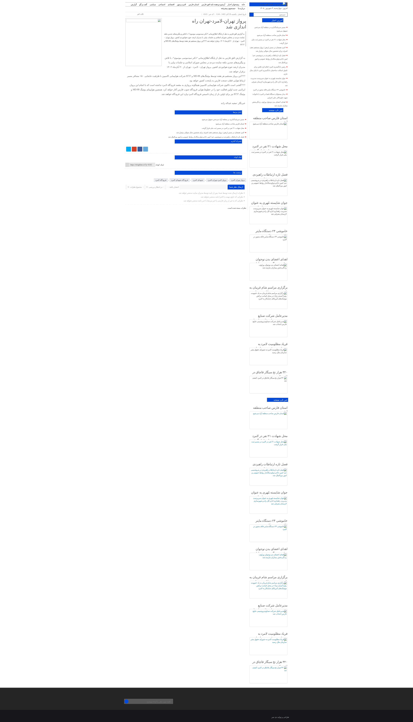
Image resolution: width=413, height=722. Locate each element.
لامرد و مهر (181, 4)
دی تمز (274, 717)
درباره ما (241, 8)
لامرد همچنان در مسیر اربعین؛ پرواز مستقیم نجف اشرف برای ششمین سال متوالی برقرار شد (210, 132)
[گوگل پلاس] (134, 149)
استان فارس (194, 4)
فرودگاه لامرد (160, 180)
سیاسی (153, 4)
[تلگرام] (145, 149)
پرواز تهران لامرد (238, 180)
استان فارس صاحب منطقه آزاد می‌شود (230, 124)
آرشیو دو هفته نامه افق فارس (213, 4)
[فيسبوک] (139, 149)
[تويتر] (128, 149)
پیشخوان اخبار (233, 4)
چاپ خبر (140, 14)
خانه (243, 4)
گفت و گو (143, 4)
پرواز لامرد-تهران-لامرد (217, 180)
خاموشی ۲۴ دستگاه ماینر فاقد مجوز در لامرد (269, 90)
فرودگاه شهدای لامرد (179, 180)
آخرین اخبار (277, 20)
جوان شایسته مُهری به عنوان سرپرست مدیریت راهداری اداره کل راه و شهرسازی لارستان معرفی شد (269, 81)
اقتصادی (171, 4)
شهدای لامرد (198, 180)
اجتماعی (161, 4)
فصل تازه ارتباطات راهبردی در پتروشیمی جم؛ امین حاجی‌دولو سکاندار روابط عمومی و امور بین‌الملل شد (206, 137)
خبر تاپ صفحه (276, 110)
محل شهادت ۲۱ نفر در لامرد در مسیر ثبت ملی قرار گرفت (223, 128)
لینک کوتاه (160, 165)
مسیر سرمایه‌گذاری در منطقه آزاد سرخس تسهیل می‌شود (223, 119)
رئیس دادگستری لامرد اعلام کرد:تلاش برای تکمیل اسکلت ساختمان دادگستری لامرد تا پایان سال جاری (268, 70)
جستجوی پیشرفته (228, 8)
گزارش (134, 4)
